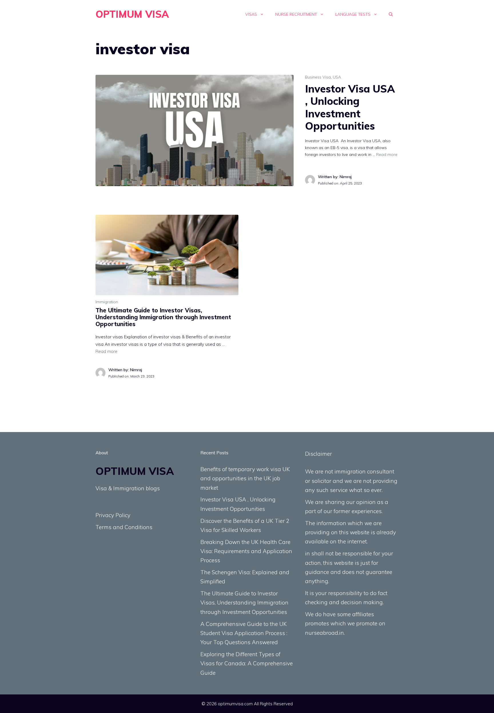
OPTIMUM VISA (132, 14)
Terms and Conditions (123, 527)
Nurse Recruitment (296, 14)
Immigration (106, 301)
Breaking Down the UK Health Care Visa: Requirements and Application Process (246, 551)
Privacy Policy (112, 515)
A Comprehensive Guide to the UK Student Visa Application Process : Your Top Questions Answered (243, 633)
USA (337, 77)
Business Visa (318, 77)
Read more (386, 154)
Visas (251, 14)
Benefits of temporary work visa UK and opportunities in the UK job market (245, 478)
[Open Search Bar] (391, 14)
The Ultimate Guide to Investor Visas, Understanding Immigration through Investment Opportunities (163, 317)
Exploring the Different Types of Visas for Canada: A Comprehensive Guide (246, 663)
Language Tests (352, 14)
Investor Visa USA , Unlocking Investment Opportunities (350, 107)
